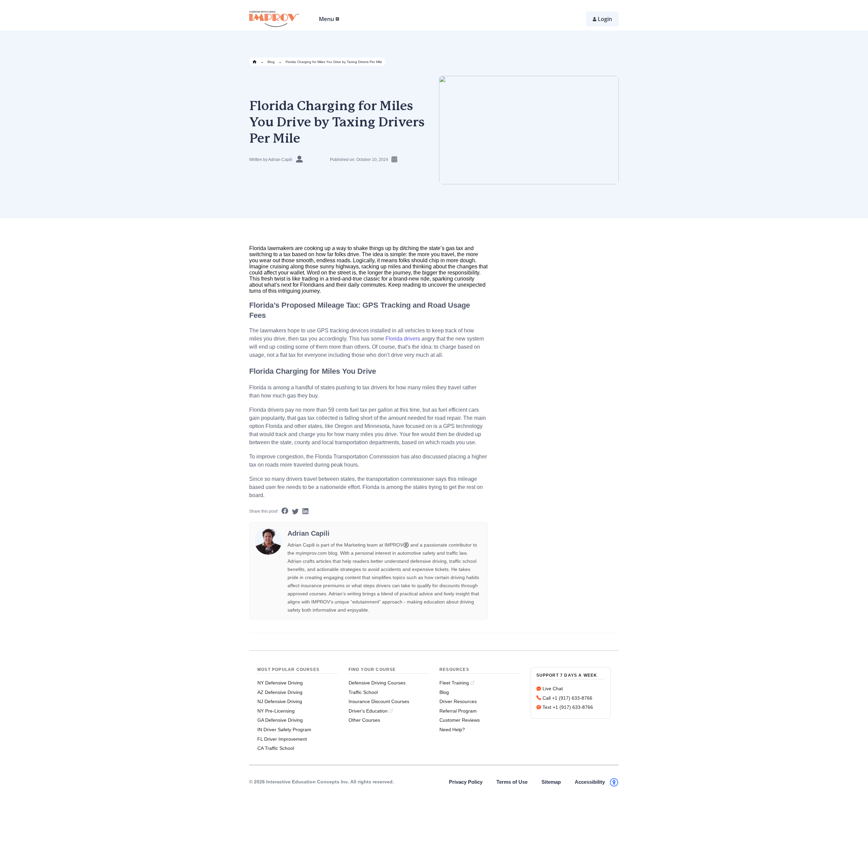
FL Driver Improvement (282, 739)
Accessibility (590, 782)
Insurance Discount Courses (379, 701)
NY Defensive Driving (280, 682)
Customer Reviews (459, 720)
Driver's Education (368, 711)
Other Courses (364, 720)
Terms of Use (512, 782)
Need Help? (452, 729)
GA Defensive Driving (280, 720)
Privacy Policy (465, 782)
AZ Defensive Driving (279, 692)
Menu (326, 19)
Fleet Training (454, 682)
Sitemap (551, 782)
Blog (271, 62)
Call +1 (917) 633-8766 (567, 698)
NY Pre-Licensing (276, 711)
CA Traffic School (275, 748)
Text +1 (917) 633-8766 (567, 707)
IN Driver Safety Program (284, 729)
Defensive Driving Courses (377, 682)
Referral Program (458, 711)
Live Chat (552, 688)
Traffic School (363, 692)
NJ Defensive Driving (279, 701)
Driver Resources (458, 701)
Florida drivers (403, 339)
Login (605, 19)
